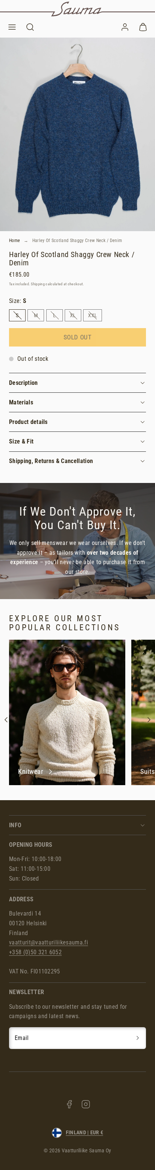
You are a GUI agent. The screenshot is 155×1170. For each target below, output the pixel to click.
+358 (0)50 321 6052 (35, 952)
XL (75, 316)
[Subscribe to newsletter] (137, 1038)
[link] (125, 27)
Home (14, 240)
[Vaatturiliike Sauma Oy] (77, 9)
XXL (95, 316)
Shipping (38, 284)
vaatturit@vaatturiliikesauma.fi (48, 942)
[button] (12, 27)
